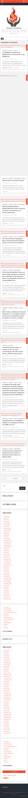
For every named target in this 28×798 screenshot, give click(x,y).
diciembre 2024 (7, 540)
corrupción (5, 50)
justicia (18, 69)
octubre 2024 (7, 543)
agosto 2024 (7, 547)
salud (18, 437)
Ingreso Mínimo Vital (8, 619)
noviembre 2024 (7, 542)
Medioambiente (17, 178)
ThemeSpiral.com (14, 793)
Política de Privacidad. (22, 795)
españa (14, 69)
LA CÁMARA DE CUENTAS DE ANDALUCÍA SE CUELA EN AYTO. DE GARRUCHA (13, 54)
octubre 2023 (7, 562)
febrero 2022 (7, 595)
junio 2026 (6, 519)
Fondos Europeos (8, 617)
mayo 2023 (6, 569)
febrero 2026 (7, 525)
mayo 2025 (6, 535)
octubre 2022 (7, 581)
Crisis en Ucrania (7, 610)
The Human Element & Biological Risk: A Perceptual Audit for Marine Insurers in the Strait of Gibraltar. (13, 240)
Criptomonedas (7, 608)
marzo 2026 (6, 523)
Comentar (23, 69)
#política (4, 69)
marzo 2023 (6, 573)
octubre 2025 (7, 530)
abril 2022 (6, 592)
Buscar (4, 485)
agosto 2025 (7, 531)
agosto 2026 (7, 516)
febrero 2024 (7, 555)
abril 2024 (6, 552)
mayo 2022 (6, 590)
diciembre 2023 (7, 559)
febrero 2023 (7, 574)
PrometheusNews (14, 28)
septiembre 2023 (8, 564)
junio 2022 (6, 588)
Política (23, 178)
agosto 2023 (7, 566)
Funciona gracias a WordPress (8, 792)
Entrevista (16, 307)
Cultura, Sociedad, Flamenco (10, 612)
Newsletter (5, 787)
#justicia (4, 225)
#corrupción (4, 437)
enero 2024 (6, 557)
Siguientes (15, 478)
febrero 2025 (7, 538)
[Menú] (2, 1)
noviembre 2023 (7, 561)
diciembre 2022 (7, 578)
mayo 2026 (6, 521)
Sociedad (6, 627)
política (18, 225)
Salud (5, 626)
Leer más (16, 67)
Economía (10, 50)
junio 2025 (6, 533)
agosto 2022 (7, 585)
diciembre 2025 (7, 528)
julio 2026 (6, 518)
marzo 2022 (6, 593)
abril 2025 (6, 537)
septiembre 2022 (8, 583)
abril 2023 (6, 571)
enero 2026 (6, 526)
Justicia (15, 50)
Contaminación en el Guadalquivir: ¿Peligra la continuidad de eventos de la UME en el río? (13, 422)
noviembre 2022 (7, 580)
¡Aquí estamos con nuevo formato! (13, 180)
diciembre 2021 (7, 598)
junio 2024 (6, 549)
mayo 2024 (6, 550)
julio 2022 (6, 586)
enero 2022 (6, 597)
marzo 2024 (6, 554)
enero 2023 (6, 576)
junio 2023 (6, 567)
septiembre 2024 (8, 545)
